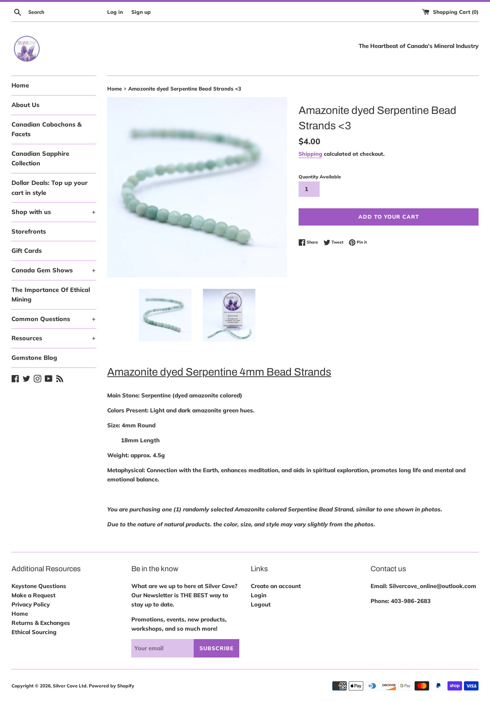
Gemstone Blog (34, 357)
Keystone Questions (38, 586)
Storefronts (28, 231)
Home (20, 85)
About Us (25, 105)
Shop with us (53, 212)
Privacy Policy (30, 604)
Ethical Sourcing (34, 632)
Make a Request (33, 595)
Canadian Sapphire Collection (40, 158)
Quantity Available (320, 177)
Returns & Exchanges (40, 622)
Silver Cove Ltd (70, 686)
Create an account (276, 586)
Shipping (310, 153)
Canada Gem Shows (53, 270)
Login (258, 595)
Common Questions (53, 319)
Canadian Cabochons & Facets (46, 129)
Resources (53, 338)
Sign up (141, 11)
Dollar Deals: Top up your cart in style (49, 187)
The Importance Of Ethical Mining (50, 294)
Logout (261, 604)
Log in (115, 11)
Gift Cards (26, 250)
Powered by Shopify (111, 686)
